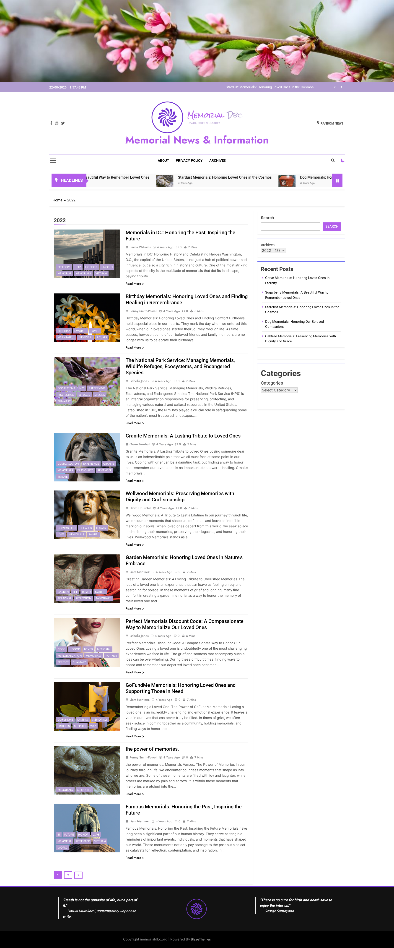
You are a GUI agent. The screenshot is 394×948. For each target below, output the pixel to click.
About (163, 161)
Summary (64, 401)
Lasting (82, 720)
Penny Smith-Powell (143, 311)
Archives (217, 161)
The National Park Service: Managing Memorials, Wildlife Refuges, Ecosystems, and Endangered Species (180, 366)
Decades (86, 528)
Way (93, 726)
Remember (105, 470)
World (62, 848)
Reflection (83, 598)
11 (59, 835)
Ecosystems (66, 388)
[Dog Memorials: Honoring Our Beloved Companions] (242, 183)
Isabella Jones (139, 381)
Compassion (66, 528)
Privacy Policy (189, 161)
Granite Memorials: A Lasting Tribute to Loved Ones (183, 436)
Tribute (63, 477)
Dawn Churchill (140, 508)
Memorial (64, 273)
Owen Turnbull (140, 444)
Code (61, 649)
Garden (63, 592)
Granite (108, 464)
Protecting (66, 395)
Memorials (83, 273)
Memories (84, 790)
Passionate (85, 470)
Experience (91, 464)
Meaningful (66, 337)
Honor (75, 649)
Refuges (84, 395)
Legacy (101, 528)
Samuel (93, 534)
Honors (91, 267)
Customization (68, 464)
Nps (82, 388)
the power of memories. (152, 749)
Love (96, 835)
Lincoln (107, 267)
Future (69, 835)
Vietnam (101, 273)
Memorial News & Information (197, 140)
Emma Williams (140, 247)
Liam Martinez (140, 572)
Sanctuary (103, 598)
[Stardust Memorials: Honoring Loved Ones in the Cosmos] (120, 183)
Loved (95, 331)
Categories (272, 383)
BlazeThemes (201, 939)
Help (78, 267)
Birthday (64, 331)
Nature (100, 592)
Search (267, 217)
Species (99, 395)
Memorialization (70, 656)
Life (75, 592)
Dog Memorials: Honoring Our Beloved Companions (297, 177)
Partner (111, 656)
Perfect (63, 662)
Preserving (97, 388)
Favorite (80, 331)
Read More (133, 283)
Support (80, 726)
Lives (61, 534)
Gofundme (65, 720)
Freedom (64, 267)
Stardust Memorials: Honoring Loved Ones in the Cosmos (270, 87)
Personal (64, 598)
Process (64, 726)
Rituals (102, 337)
